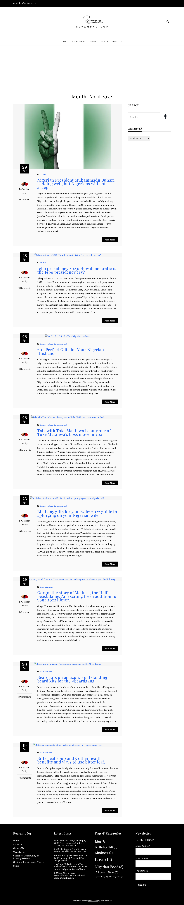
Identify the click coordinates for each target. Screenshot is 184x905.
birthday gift (106, 847)
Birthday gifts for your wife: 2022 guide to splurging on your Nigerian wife (77, 513)
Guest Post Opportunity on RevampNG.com (26, 857)
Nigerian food (109, 867)
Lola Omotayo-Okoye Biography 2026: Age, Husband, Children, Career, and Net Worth (70, 843)
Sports (104, 41)
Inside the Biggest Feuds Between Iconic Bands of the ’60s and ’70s (70, 850)
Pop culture (78, 41)
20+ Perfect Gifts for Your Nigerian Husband (70, 351)
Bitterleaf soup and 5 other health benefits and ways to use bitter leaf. (71, 760)
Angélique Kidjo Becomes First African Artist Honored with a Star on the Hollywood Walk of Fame (70, 866)
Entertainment (60, 344)
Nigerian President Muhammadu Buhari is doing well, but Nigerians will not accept (75, 183)
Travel (92, 41)
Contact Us (18, 848)
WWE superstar (115, 877)
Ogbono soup (101, 877)
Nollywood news (106, 872)
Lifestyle (117, 41)
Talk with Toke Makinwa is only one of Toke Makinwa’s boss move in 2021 (74, 432)
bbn (100, 842)
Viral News (93, 901)
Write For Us (19, 852)
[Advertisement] (92, 70)
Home (65, 41)
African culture (46, 344)
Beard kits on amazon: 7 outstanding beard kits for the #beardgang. (72, 679)
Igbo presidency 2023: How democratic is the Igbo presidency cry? (76, 270)
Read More (110, 240)
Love (103, 859)
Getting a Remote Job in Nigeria (28, 862)
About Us (17, 844)
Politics (43, 174)
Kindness (104, 853)
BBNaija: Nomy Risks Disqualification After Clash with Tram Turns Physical (69, 875)
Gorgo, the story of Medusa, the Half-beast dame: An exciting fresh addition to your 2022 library (76, 596)
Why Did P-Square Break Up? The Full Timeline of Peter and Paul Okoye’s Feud (70, 858)
